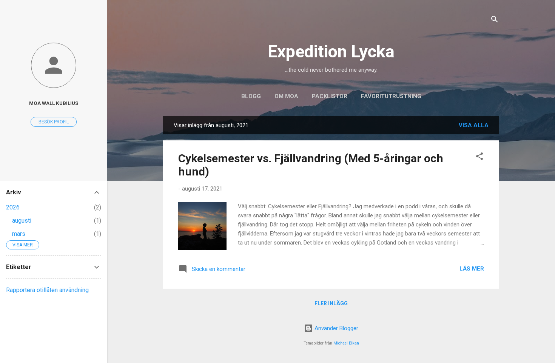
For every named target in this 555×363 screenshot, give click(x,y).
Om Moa (286, 96)
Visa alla (474, 125)
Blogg (251, 96)
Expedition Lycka (331, 52)
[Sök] (494, 20)
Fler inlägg (331, 303)
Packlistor (329, 96)
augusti (21, 220)
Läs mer (471, 268)
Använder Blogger (335, 328)
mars (18, 233)
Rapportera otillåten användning (47, 290)
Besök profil (54, 122)
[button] (479, 157)
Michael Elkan (346, 343)
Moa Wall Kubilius (53, 103)
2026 (13, 207)
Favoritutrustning (391, 96)
